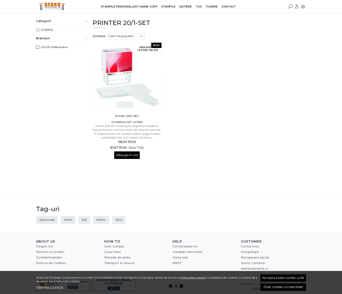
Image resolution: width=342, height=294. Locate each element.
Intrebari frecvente (187, 252)
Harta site (180, 257)
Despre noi (44, 246)
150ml (68, 220)
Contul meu (250, 246)
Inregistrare (250, 252)
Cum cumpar (114, 246)
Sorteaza (99, 36)
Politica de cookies (192, 277)
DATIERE (185, 6)
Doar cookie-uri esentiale (283, 287)
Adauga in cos (127, 155)
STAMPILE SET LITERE (127, 122)
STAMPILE (168, 6)
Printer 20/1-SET (127, 116)
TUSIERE (211, 6)
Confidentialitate (49, 257)
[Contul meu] (297, 6)
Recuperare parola (255, 257)
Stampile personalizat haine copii (129, 6)
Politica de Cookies (51, 263)
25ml (118, 220)
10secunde (47, 220)
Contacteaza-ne (185, 246)
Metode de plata (117, 257)
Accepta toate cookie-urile (283, 278)
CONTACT (228, 6)
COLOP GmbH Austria (54, 47)
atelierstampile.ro (254, 268)
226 (84, 220)
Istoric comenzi (253, 263)
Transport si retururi (119, 263)
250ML (101, 220)
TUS (199, 6)
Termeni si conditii (50, 252)
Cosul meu (112, 252)
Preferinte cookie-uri (49, 287)
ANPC (177, 263)
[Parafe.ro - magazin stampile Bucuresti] (61, 6)
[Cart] (303, 6)
